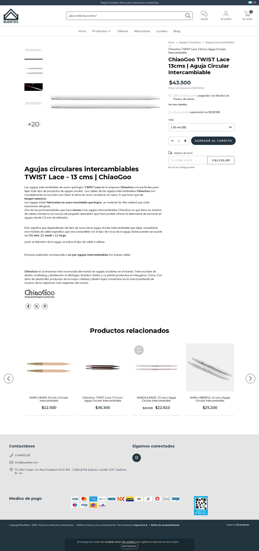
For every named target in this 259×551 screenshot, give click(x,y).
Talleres (122, 31)
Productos (100, 31)
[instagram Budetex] (5, 2)
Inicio (82, 31)
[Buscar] (188, 15)
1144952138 (22, 455)
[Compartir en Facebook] (28, 308)
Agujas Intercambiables (219, 42)
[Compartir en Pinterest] (45, 308)
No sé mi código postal (181, 167)
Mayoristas (142, 31)
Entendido (130, 546)
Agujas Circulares (190, 42)
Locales (162, 31)
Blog (177, 31)
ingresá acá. (141, 524)
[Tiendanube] (238, 525)
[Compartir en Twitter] (37, 308)
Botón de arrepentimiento (165, 524)
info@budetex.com (26, 462)
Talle (171, 119)
